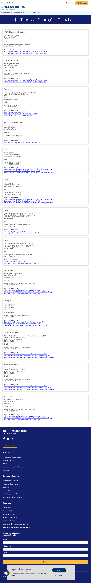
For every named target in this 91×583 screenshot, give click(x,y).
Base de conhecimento (10, 481)
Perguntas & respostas (10, 484)
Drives (5, 464)
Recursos (7, 503)
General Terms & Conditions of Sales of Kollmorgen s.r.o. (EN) (24, 322)
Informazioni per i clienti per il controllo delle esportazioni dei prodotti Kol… (29, 172)
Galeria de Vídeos (8, 514)
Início (3, 13)
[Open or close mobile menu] (88, 8)
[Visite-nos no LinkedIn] (13, 438)
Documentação (8, 511)
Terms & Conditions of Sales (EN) (15, 231)
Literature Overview (9, 521)
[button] (7, 573)
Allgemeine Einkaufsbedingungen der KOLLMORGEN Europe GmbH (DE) (28, 292)
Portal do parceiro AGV (10, 494)
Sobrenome (7, 546)
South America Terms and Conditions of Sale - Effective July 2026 (25, 354)
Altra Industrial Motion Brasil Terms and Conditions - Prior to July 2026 (27, 356)
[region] (41, 572)
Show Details (59, 575)
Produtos (7, 453)
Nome (5, 540)
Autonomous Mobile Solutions (13, 467)
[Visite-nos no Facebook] (4, 438)
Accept (59, 570)
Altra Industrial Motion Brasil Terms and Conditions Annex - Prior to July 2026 (29, 357)
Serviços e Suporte (12, 13)
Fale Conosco (82, 3)
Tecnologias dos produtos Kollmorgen (15, 524)
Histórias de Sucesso (10, 517)
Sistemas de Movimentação (12, 457)
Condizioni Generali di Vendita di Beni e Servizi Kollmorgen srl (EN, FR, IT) (28, 169)
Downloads (70, 3)
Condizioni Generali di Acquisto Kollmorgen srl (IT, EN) (22, 171)
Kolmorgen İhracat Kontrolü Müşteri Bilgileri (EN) (20, 114)
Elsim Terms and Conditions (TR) (15, 112)
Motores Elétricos (8, 460)
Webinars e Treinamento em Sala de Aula (16, 527)
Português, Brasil (7, 3)
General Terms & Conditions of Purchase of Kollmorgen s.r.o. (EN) (26, 325)
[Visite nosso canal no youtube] (8, 438)
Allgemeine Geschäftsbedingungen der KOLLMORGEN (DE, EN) (25, 290)
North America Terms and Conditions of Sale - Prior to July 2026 (25, 53)
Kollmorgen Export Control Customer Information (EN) (22, 233)
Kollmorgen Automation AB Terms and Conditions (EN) (22, 142)
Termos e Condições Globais (12, 497)
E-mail (5, 552)
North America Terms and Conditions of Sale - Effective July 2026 (25, 52)
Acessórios (6, 470)
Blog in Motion (7, 508)
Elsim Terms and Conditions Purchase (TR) (18, 115)
